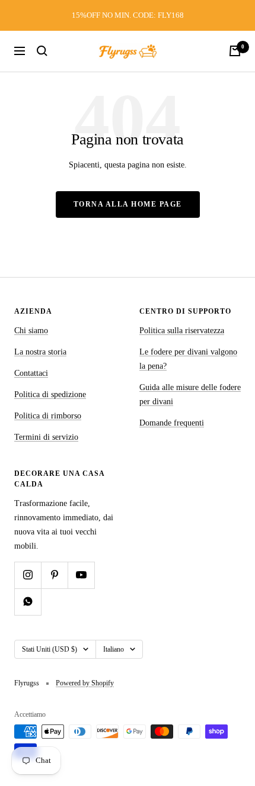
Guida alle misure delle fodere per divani (190, 394)
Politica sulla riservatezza (181, 330)
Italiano (113, 649)
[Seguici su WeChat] (27, 601)
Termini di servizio (46, 437)
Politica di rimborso (47, 415)
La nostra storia (40, 351)
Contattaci (31, 373)
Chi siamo (31, 330)
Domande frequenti (171, 422)
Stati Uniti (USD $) (49, 649)
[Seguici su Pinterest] (54, 575)
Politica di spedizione (50, 394)
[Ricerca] (42, 51)
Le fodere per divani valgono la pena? (188, 359)
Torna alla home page (128, 204)
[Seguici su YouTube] (81, 575)
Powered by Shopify (85, 683)
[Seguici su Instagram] (27, 575)
